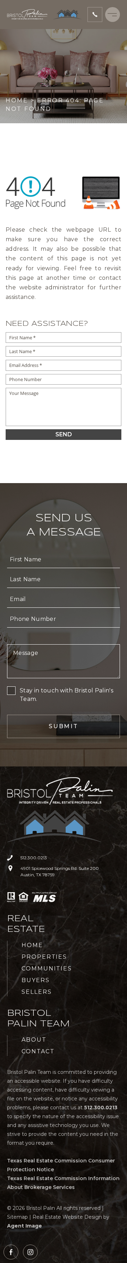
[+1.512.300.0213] (94, 14)
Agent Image (24, 1226)
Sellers (37, 992)
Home (32, 945)
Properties (44, 956)
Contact (38, 1051)
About (34, 1039)
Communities (47, 968)
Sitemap (17, 1217)
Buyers (36, 980)
